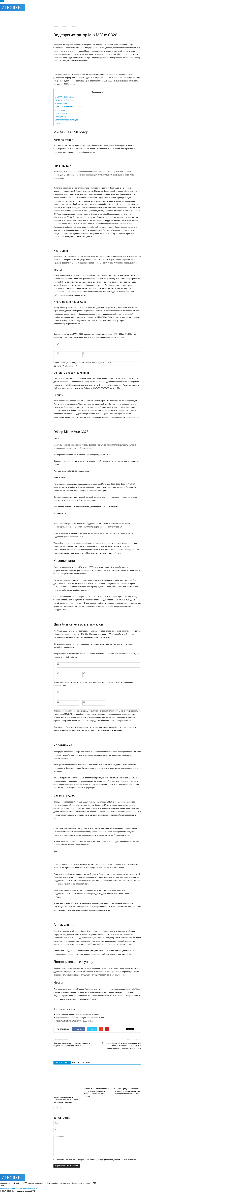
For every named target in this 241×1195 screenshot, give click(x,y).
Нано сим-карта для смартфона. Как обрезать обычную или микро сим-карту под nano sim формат (126, 1091)
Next (145, 358)
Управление (60, 110)
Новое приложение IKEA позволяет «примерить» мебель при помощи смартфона (66, 1099)
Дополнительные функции (66, 120)
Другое (34, 1188)
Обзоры (12, 1188)
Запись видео (61, 113)
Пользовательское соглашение (74, 1191)
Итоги (57, 123)
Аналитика (4, 1188)
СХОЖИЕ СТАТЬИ (62, 1063)
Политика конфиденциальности (48, 1191)
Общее (19, 1188)
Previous (50, 358)
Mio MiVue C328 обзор (64, 97)
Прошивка (26, 1188)
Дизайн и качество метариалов (68, 107)
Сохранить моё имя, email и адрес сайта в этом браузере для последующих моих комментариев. (96, 1160)
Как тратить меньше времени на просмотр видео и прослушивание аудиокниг (71, 1044)
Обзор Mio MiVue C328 (64, 100)
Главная (56, 27)
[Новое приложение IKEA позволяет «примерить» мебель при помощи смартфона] (67, 1081)
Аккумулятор (60, 116)
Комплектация (61, 103)
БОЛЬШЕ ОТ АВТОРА (81, 1063)
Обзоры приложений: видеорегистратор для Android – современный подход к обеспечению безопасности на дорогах (121, 1045)
